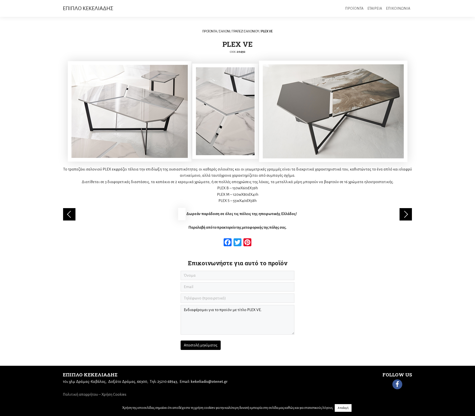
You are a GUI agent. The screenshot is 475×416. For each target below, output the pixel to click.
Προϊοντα (354, 8)
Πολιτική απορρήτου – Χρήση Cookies (94, 394)
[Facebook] (397, 384)
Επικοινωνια (398, 8)
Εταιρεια (374, 8)
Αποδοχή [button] (343, 408)
